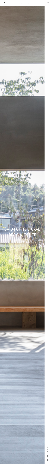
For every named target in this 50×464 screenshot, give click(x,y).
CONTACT (42, 3)
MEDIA (24, 3)
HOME (14, 3)
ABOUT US (19, 3)
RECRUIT (37, 3)
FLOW (33, 3)
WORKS (29, 3)
